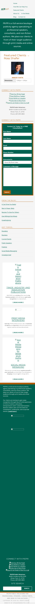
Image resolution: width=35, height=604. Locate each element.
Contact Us (21, 17)
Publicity (4, 247)
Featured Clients (18, 10)
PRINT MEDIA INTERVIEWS (18, 319)
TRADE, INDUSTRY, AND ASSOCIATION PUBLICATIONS (18, 289)
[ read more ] (18, 302)
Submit (7, 192)
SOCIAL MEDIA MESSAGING (18, 366)
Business (4, 235)
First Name (7, 131)
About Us (16, 13)
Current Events (6, 239)
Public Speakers (7, 243)
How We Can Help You (20, 6)
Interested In (8, 159)
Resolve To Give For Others (10, 212)
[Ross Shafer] (17, 63)
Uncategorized (6, 255)
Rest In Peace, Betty (8, 208)
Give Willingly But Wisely (9, 216)
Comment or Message (11, 166)
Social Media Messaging (9, 251)
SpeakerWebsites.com (21, 603)
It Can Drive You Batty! (9, 204)
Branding (5, 231)
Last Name (7, 138)
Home (15, 3)
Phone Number (8, 152)
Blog (14, 17)
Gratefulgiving (6, 220)
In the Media (25, 13)
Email (5, 145)
